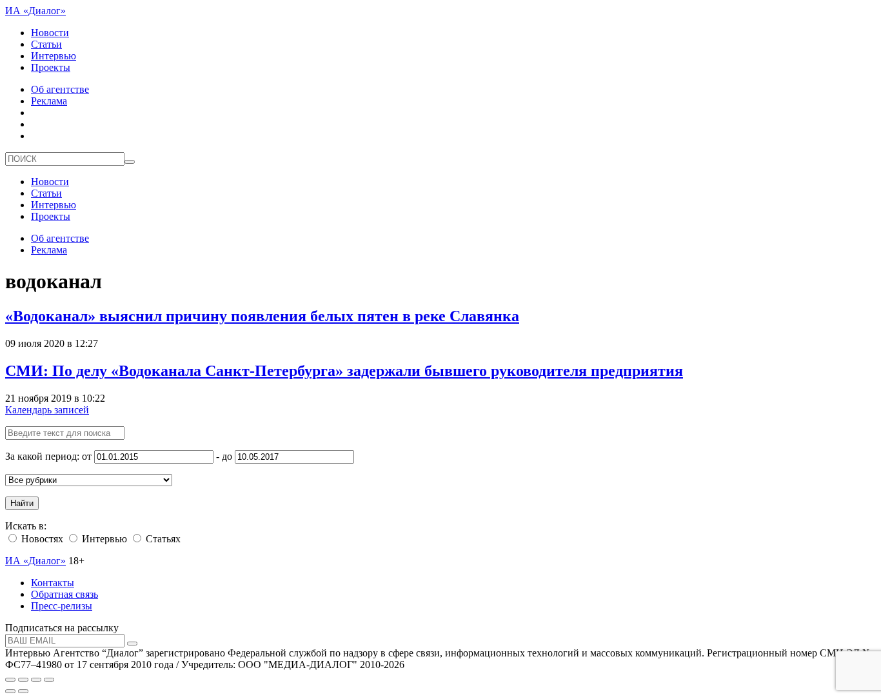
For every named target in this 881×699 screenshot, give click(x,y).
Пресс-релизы (61, 605)
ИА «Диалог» (35, 10)
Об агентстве (60, 89)
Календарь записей (47, 409)
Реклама (49, 100)
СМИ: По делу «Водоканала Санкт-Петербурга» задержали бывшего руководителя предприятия (344, 370)
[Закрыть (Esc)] (10, 680)
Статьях (162, 538)
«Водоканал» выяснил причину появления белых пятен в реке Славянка (262, 316)
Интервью (53, 55)
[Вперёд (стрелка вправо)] (23, 691)
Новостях (41, 538)
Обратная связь (64, 594)
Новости (50, 32)
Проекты (50, 67)
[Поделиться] (23, 680)
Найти (22, 503)
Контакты (52, 582)
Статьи (46, 44)
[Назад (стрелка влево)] (10, 691)
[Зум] (49, 680)
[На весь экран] (36, 680)
